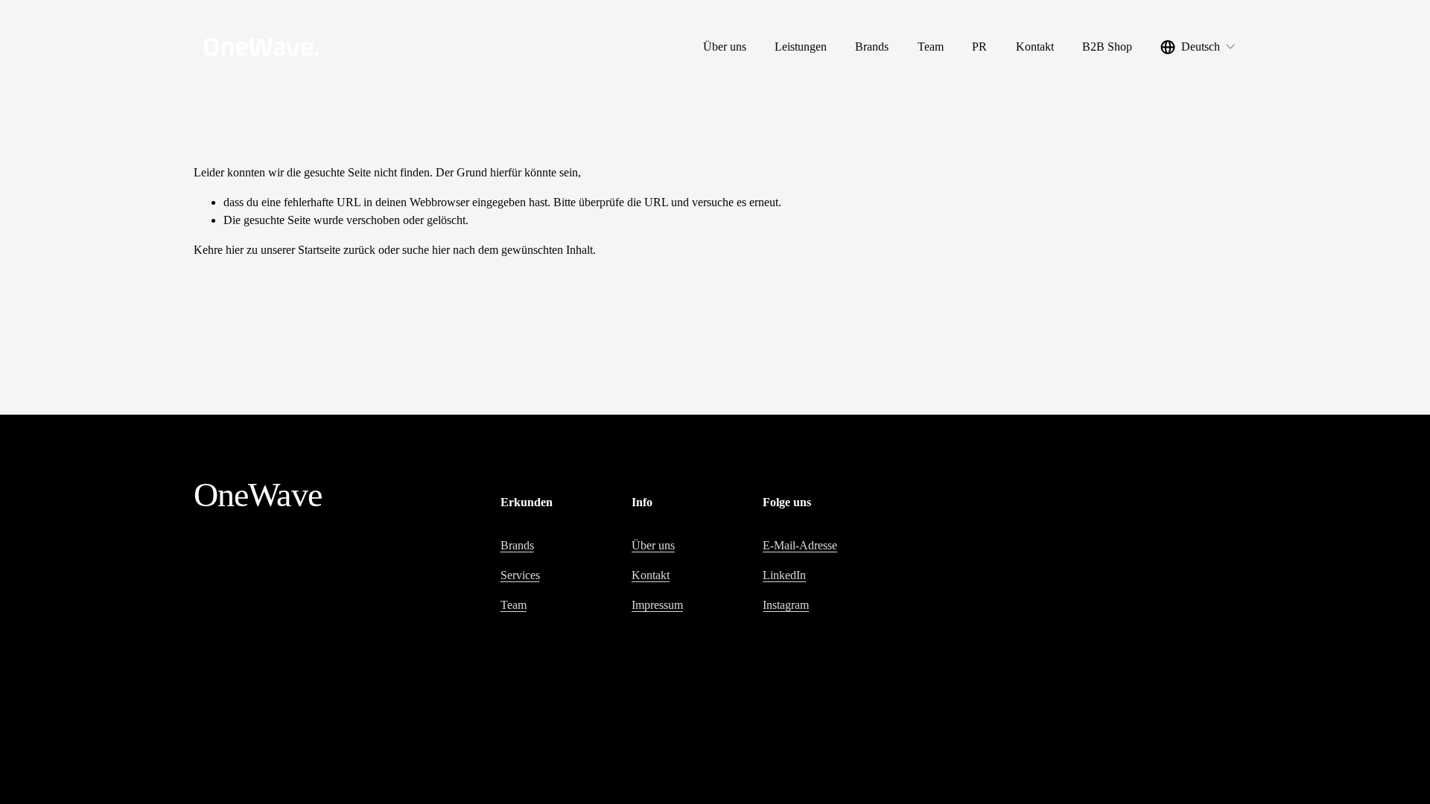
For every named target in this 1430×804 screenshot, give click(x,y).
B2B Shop (1107, 46)
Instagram (786, 605)
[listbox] (1198, 47)
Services (520, 575)
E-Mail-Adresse (800, 545)
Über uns (724, 46)
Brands (872, 46)
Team (931, 46)
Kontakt (1035, 46)
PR (979, 46)
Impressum (657, 605)
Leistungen (801, 46)
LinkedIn (784, 575)
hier (235, 249)
